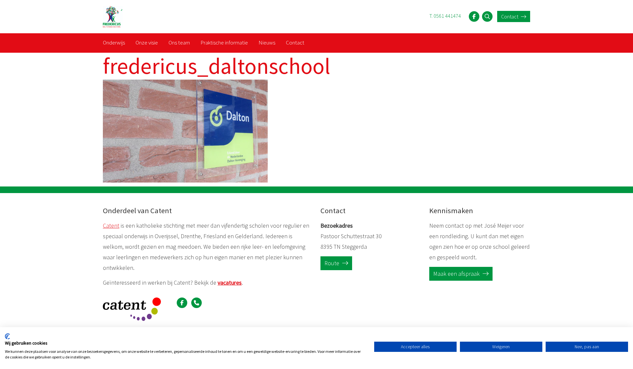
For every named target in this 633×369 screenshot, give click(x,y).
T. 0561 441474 (445, 16)
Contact (510, 16)
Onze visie (147, 42)
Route (332, 263)
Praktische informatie (224, 42)
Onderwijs (114, 42)
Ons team (179, 42)
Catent (111, 225)
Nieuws (266, 42)
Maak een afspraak (457, 273)
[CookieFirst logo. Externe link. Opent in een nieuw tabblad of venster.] (7, 336)
